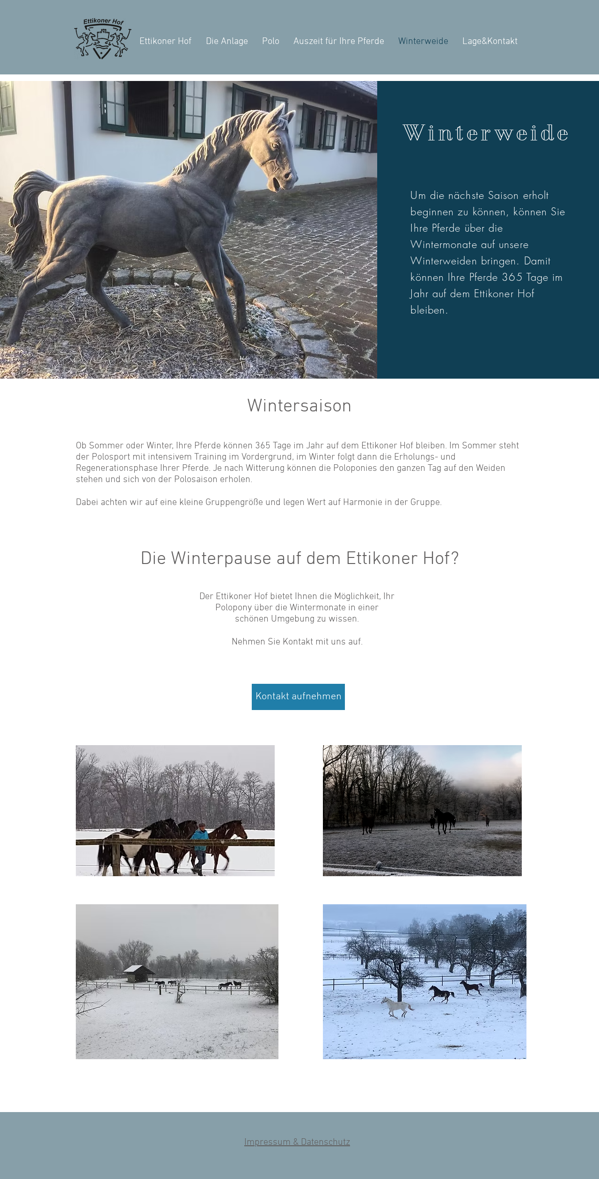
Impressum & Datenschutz (297, 1142)
